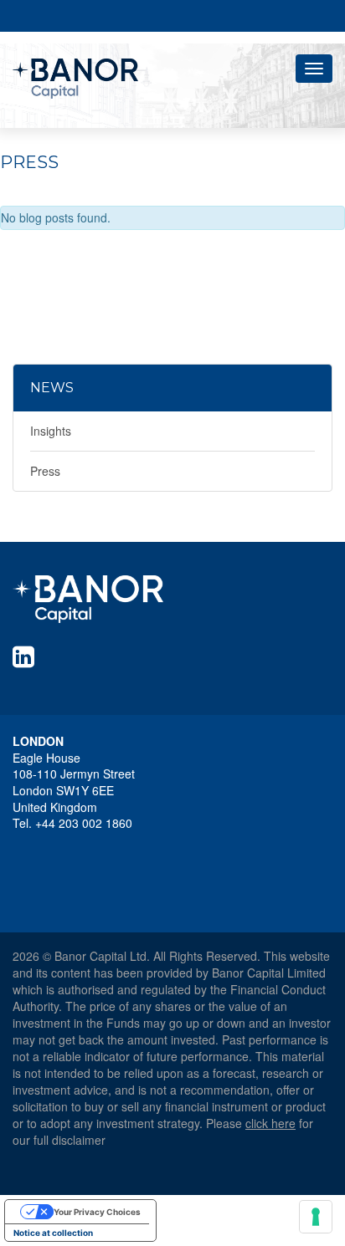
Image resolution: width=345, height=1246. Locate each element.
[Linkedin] (27, 656)
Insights (50, 430)
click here (270, 1123)
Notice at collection (53, 1233)
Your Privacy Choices (97, 1212)
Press (45, 470)
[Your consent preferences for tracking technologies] (316, 1217)
